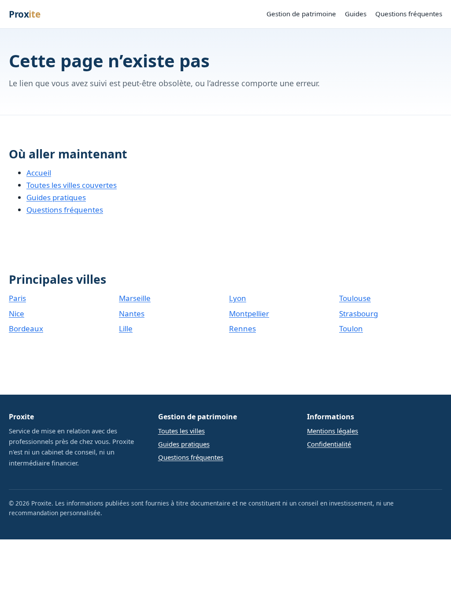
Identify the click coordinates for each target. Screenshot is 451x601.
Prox (24, 14)
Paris (17, 298)
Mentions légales (332, 430)
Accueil (38, 173)
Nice (16, 313)
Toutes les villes (181, 430)
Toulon (351, 328)
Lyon (237, 298)
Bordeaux (26, 328)
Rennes (242, 328)
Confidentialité (329, 444)
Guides (355, 13)
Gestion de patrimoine (301, 13)
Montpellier (249, 313)
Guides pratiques (56, 197)
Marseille (135, 298)
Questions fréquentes (408, 13)
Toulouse (355, 298)
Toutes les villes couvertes (71, 185)
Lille (126, 328)
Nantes (131, 313)
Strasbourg (358, 313)
